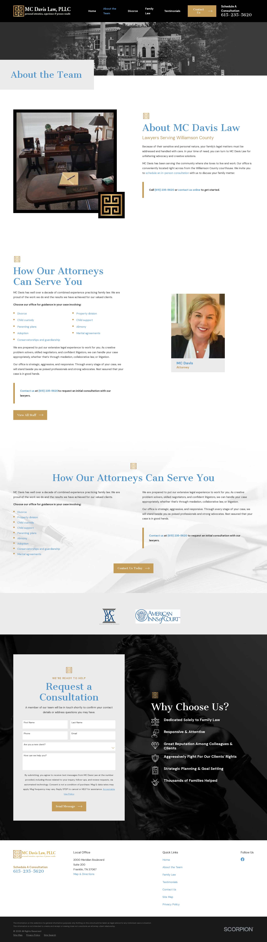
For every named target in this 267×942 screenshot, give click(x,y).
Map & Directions (83, 874)
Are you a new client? (35, 744)
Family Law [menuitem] (149, 11)
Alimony (81, 326)
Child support (84, 320)
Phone (27, 733)
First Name (29, 722)
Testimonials (170, 882)
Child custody (25, 320)
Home (166, 859)
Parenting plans (26, 326)
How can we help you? (35, 755)
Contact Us (169, 889)
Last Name (77, 722)
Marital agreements (88, 333)
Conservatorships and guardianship (38, 340)
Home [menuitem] (92, 11)
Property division (86, 313)
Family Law (169, 874)
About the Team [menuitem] (109, 11)
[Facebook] (242, 859)
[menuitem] (18, 935)
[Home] (42, 11)
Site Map (168, 897)
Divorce (22, 313)
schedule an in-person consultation (167, 173)
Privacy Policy (171, 904)
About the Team (172, 867)
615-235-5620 (236, 14)
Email (74, 733)
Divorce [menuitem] (133, 11)
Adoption (22, 333)
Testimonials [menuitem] (172, 11)
